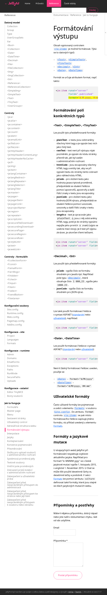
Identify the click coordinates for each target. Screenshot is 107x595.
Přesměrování (14, 448)
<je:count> (12, 132)
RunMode (12, 373)
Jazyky (10, 437)
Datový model (12, 22)
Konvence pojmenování (19, 444)
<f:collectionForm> (17, 260)
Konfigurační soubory (16, 305)
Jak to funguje (12, 403)
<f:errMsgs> (13, 271)
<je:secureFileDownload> (20, 222)
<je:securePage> (15, 230)
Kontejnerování (15, 441)
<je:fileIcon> (13, 143)
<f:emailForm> (14, 268)
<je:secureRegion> (16, 234)
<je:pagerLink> (15, 203)
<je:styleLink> (14, 241)
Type (9, 33)
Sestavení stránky (16, 418)
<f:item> (11, 287)
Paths (10, 369)
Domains (12, 358)
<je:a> (10, 116)
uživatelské (59, 318)
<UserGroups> (15, 105)
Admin (10, 354)
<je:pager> (12, 196)
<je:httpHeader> (15, 150)
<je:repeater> (14, 215)
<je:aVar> (12, 120)
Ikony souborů (15, 395)
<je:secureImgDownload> (20, 226)
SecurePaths (13, 377)
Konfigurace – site (14, 332)
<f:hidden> (12, 275)
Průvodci (40, 3)
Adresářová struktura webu (21, 425)
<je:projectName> (16, 207)
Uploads (11, 380)
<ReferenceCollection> (19, 86)
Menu (10, 414)
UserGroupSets (15, 37)
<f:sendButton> (15, 294)
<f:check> (12, 279)
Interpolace (13, 433)
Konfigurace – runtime (17, 350)
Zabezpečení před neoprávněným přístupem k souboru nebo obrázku (21, 502)
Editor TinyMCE (15, 392)
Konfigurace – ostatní (16, 388)
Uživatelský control (17, 422)
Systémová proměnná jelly (21, 458)
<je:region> (13, 211)
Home (27, 3)
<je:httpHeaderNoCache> (20, 158)
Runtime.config (15, 313)
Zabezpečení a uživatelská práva (20, 477)
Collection (12, 26)
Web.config (13, 317)
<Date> (61, 70)
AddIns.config (14, 324)
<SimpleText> (77, 59)
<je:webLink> (14, 249)
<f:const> (12, 264)
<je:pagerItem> (15, 200)
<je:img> (11, 166)
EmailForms (13, 361)
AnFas (70, 592)
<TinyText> (64, 63)
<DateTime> (75, 70)
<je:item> (60, 49)
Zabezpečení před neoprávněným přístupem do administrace (22, 485)
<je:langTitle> (14, 188)
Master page (13, 410)
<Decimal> (63, 66)
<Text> (61, 59)
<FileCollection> (15, 67)
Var (9, 41)
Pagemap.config (15, 320)
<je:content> (13, 128)
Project (11, 335)
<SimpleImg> (14, 90)
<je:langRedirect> (16, 177)
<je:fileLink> (13, 147)
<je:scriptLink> (14, 219)
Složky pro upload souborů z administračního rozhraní (21, 453)
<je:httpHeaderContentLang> (22, 154)
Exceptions (13, 365)
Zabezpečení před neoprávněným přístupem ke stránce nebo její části (22, 494)
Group (10, 30)
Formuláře (12, 407)
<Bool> (10, 45)
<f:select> (12, 290)
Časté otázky (70, 3)
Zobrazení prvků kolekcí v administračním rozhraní (21, 471)
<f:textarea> (13, 298)
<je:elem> (12, 135)
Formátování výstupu (18, 429)
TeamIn (78, 592)
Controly (9, 113)
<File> (10, 64)
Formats (79, 408)
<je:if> (10, 162)
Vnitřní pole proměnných (20, 466)
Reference (54, 3)
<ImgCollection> (15, 75)
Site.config (62, 412)
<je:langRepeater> (16, 181)
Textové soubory (16, 462)
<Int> (76, 66)
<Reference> (13, 83)
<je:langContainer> (17, 173)
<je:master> (13, 192)
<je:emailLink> (14, 139)
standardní (78, 314)
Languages (13, 339)
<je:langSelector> (16, 185)
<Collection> (13, 49)
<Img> (10, 71)
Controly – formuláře (16, 256)
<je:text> (11, 245)
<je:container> (14, 124)
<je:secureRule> (15, 238)
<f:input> (12, 283)
